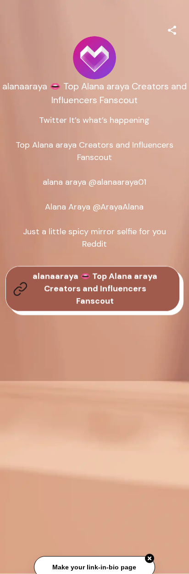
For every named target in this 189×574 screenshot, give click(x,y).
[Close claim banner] (149, 558)
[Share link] (172, 28)
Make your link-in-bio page (94, 567)
